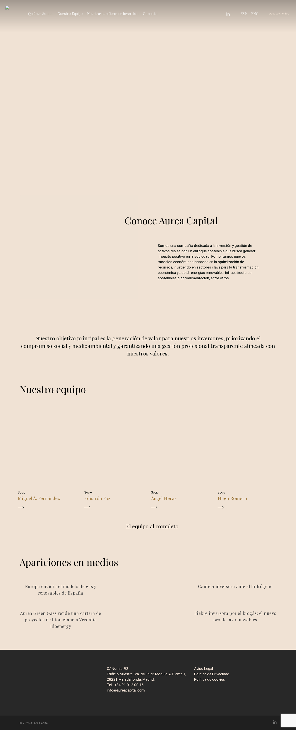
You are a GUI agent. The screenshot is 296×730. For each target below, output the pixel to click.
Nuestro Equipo (70, 14)
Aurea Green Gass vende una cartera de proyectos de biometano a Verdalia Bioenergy (60, 619)
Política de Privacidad (211, 674)
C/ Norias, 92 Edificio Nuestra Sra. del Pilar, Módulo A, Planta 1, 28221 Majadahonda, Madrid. (146, 674)
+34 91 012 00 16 (129, 685)
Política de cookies (209, 679)
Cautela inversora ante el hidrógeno (235, 586)
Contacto (150, 14)
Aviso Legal (203, 668)
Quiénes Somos (40, 14)
